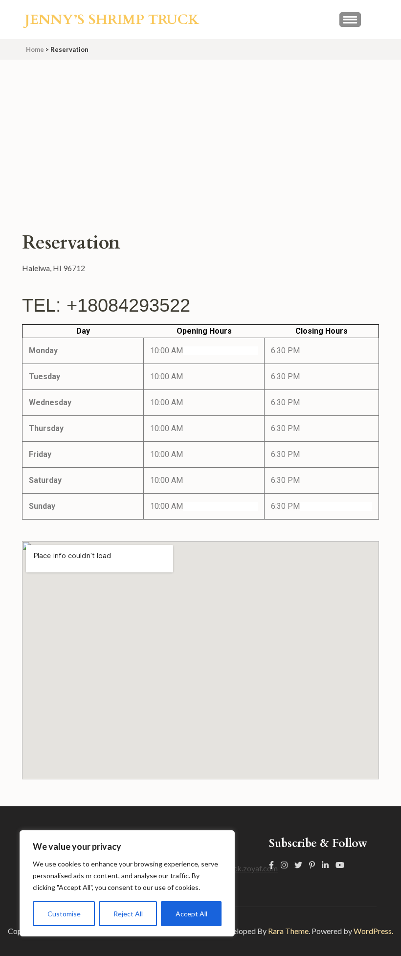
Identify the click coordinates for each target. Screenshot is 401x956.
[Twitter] (298, 864)
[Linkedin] (325, 864)
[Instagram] (284, 864)
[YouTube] (339, 864)
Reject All (128, 914)
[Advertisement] (200, 133)
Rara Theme (288, 930)
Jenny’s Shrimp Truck (111, 19)
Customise (64, 914)
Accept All (191, 914)
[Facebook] (271, 864)
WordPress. (373, 930)
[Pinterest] (312, 864)
